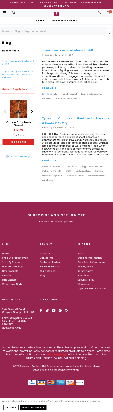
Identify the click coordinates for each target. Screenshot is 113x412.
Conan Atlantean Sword (18, 123)
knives (99, 171)
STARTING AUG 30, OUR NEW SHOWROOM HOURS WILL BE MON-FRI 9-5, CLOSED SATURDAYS (56, 4)
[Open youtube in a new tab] (54, 310)
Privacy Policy (85, 266)
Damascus (71, 166)
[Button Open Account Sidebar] (99, 12)
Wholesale (84, 284)
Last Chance (9, 280)
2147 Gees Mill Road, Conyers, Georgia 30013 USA (18, 310)
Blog (17, 31)
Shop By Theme (11, 262)
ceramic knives (51, 166)
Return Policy (85, 271)
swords (46, 98)
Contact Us (46, 258)
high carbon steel (35, 31)
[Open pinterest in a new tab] (60, 310)
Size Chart (83, 275)
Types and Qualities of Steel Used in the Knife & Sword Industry (18, 74)
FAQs (81, 253)
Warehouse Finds (12, 284)
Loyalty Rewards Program (92, 288)
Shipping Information (90, 258)
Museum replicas (52, 175)
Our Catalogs (47, 271)
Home (5, 31)
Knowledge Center (51, 266)
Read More (49, 88)
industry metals (51, 171)
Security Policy (86, 280)
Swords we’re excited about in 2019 (18, 63)
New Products (10, 271)
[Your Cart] (108, 12)
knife (68, 171)
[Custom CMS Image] (18, 156)
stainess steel (75, 175)
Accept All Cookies (33, 407)
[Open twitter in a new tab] (47, 310)
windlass (47, 180)
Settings (11, 407)
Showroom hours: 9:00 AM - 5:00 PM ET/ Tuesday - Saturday (18, 320)
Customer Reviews (50, 262)
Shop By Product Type (15, 258)
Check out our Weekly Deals (56, 20)
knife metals (83, 171)
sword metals (96, 175)
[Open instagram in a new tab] (67, 310)
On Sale (6, 275)
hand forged (69, 94)
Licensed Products (12, 266)
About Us (45, 253)
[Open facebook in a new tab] (41, 310)
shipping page (56, 354)
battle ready (49, 94)
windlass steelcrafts (67, 98)
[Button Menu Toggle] (4, 13)
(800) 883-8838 (11, 328)
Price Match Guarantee (91, 262)
